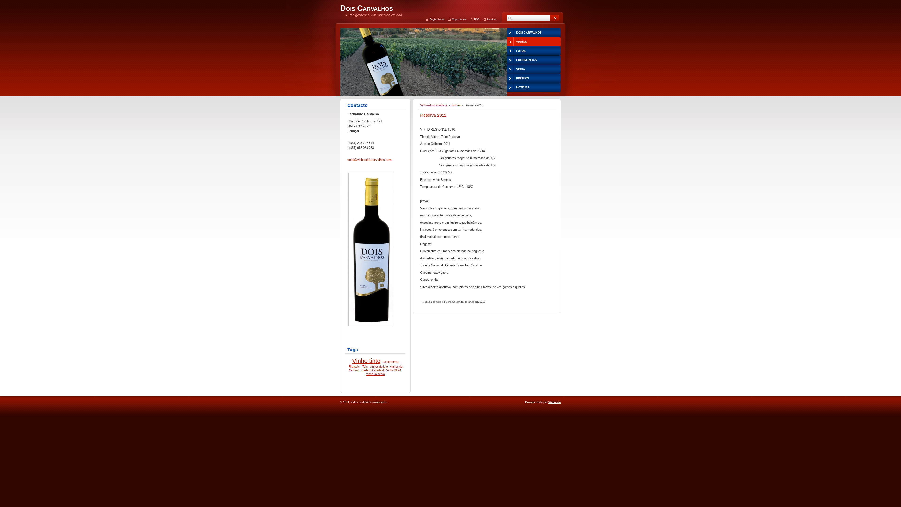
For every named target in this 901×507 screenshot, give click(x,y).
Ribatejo (354, 366)
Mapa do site (459, 19)
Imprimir (491, 19)
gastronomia (391, 361)
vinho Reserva (375, 374)
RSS (476, 19)
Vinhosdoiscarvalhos (433, 105)
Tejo (365, 366)
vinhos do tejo (379, 366)
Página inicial (437, 19)
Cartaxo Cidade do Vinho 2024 (381, 370)
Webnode (554, 402)
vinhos (456, 105)
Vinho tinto (366, 360)
